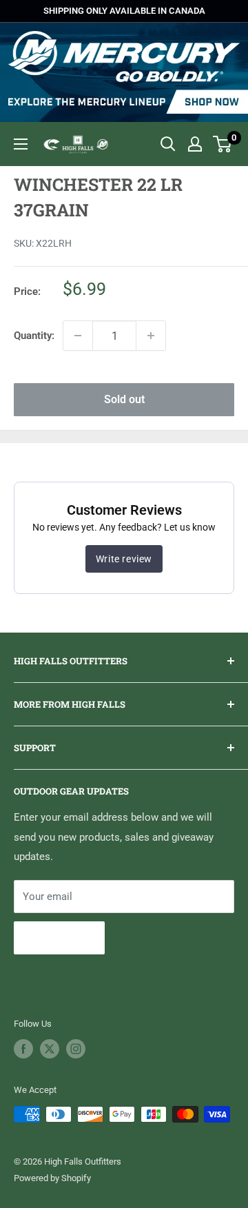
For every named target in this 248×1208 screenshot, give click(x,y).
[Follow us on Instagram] (75, 1048)
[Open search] (168, 144)
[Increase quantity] (150, 335)
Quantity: (34, 335)
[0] (222, 144)
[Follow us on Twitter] (49, 1048)
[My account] (195, 144)
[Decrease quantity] (77, 335)
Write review (124, 558)
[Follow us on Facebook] (23, 1048)
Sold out (124, 399)
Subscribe (59, 937)
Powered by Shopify (52, 1178)
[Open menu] (21, 144)
